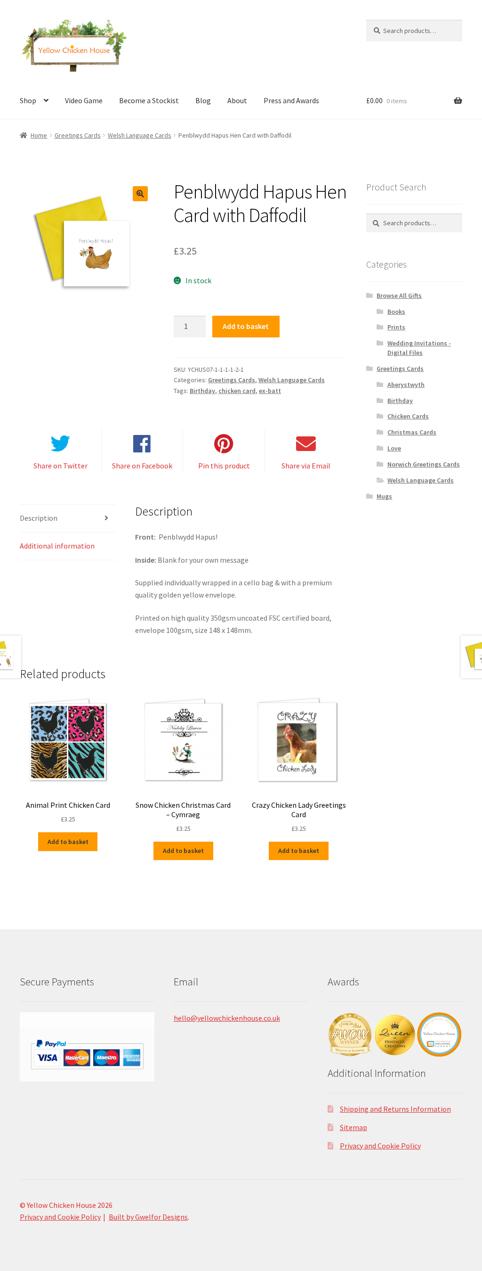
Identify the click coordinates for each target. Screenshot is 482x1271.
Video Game (84, 100)
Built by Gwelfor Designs (148, 1217)
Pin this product (224, 465)
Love (394, 448)
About (237, 100)
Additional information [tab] (57, 545)
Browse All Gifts (399, 295)
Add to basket (246, 326)
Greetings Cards (78, 135)
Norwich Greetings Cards (423, 464)
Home (39, 135)
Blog (203, 100)
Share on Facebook (142, 465)
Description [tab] (38, 518)
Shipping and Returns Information (395, 1109)
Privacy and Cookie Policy (380, 1145)
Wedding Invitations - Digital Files (419, 348)
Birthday (202, 390)
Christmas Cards (411, 432)
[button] (140, 193)
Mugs (384, 496)
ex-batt (270, 390)
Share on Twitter (60, 465)
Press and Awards (291, 100)
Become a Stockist (149, 100)
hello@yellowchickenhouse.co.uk (227, 1018)
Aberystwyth (406, 384)
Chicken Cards (408, 416)
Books (396, 311)
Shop (28, 100)
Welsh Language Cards (139, 135)
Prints (396, 327)
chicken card (237, 390)
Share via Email (305, 465)
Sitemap (353, 1127)
